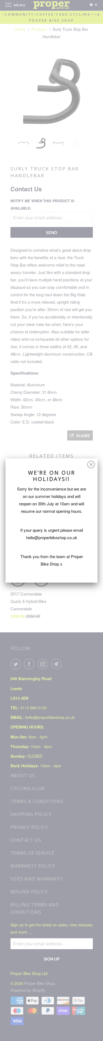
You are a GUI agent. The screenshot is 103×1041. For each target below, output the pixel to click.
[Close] (91, 463)
